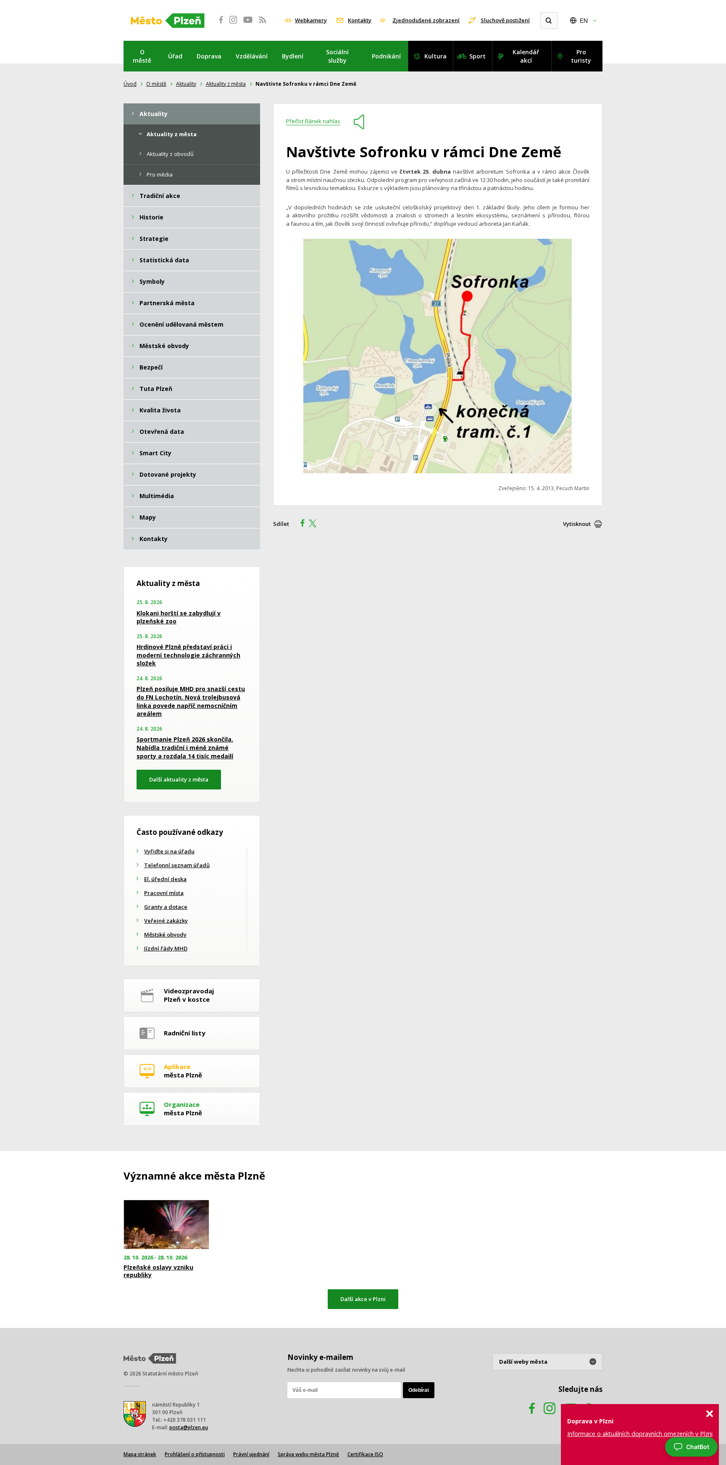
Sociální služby (337, 56)
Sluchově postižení (505, 20)
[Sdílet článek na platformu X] (315, 524)
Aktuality (186, 83)
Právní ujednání (251, 1454)
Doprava (209, 56)
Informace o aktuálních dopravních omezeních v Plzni (640, 1434)
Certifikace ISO (365, 1454)
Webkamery (311, 20)
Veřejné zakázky (166, 920)
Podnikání (386, 56)
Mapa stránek (140, 1454)
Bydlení (292, 56)
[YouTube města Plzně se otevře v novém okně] (248, 24)
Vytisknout (577, 524)
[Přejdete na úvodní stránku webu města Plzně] (168, 20)
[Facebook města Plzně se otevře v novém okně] (218, 24)
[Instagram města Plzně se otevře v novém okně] (233, 24)
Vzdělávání (252, 56)
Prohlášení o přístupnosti (195, 1454)
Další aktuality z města (178, 779)
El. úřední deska (165, 879)
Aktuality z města (226, 83)
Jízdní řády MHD (165, 948)
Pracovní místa (164, 893)
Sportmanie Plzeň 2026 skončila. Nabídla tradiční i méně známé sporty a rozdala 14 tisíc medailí (185, 747)
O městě (142, 56)
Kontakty (359, 20)
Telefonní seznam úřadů (177, 865)
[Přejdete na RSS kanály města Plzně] (262, 24)
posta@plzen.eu (188, 1427)
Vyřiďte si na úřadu (169, 851)
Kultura (435, 56)
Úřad (175, 56)
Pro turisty (581, 56)
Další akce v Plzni (363, 1299)
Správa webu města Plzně (308, 1454)
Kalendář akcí (526, 56)
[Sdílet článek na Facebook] (300, 524)
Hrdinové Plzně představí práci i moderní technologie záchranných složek (188, 655)
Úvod (130, 83)
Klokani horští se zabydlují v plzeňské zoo (179, 617)
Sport (477, 56)
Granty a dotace (165, 907)
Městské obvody (165, 934)
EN (584, 20)
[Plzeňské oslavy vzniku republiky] (166, 1225)
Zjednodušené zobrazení (426, 20)
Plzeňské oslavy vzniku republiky (158, 1271)
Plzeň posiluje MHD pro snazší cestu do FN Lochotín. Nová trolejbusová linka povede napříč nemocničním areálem (191, 701)
